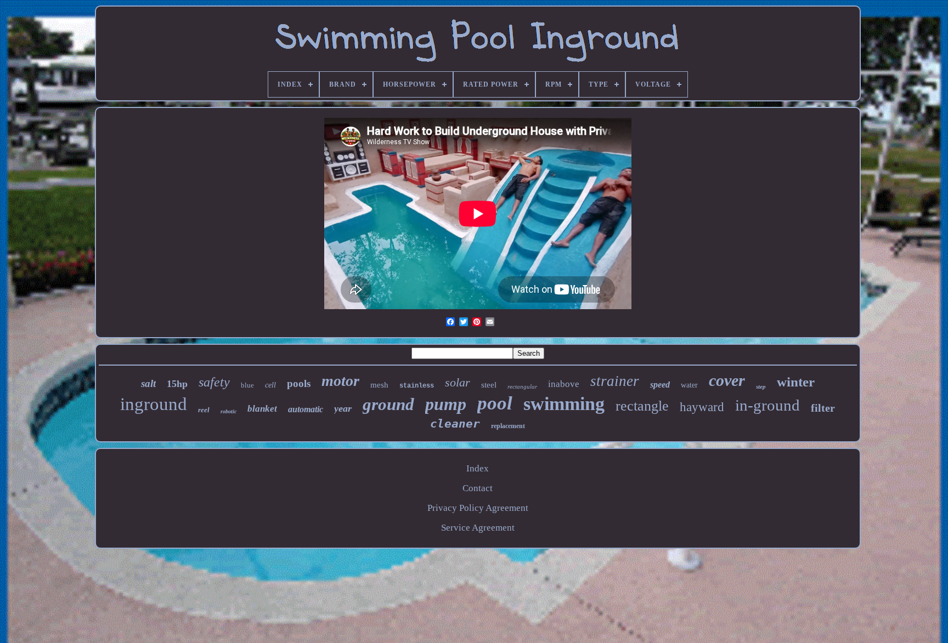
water (689, 385)
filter (823, 408)
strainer (614, 381)
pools (299, 383)
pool (494, 403)
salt (148, 383)
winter (796, 381)
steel (488, 384)
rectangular (522, 386)
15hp (177, 383)
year (343, 408)
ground (388, 404)
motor (340, 380)
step (761, 386)
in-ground (767, 405)
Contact (477, 488)
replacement (508, 426)
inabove (563, 384)
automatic (305, 409)
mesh (379, 384)
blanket (262, 408)
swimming (564, 404)
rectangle (642, 406)
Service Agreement (478, 527)
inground (153, 404)
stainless (416, 386)
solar (457, 382)
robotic (228, 411)
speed (660, 384)
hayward (702, 407)
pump (445, 404)
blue (247, 385)
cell (270, 385)
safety (214, 382)
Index (477, 468)
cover (727, 380)
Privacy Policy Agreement (477, 508)
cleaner (455, 423)
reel (204, 410)
